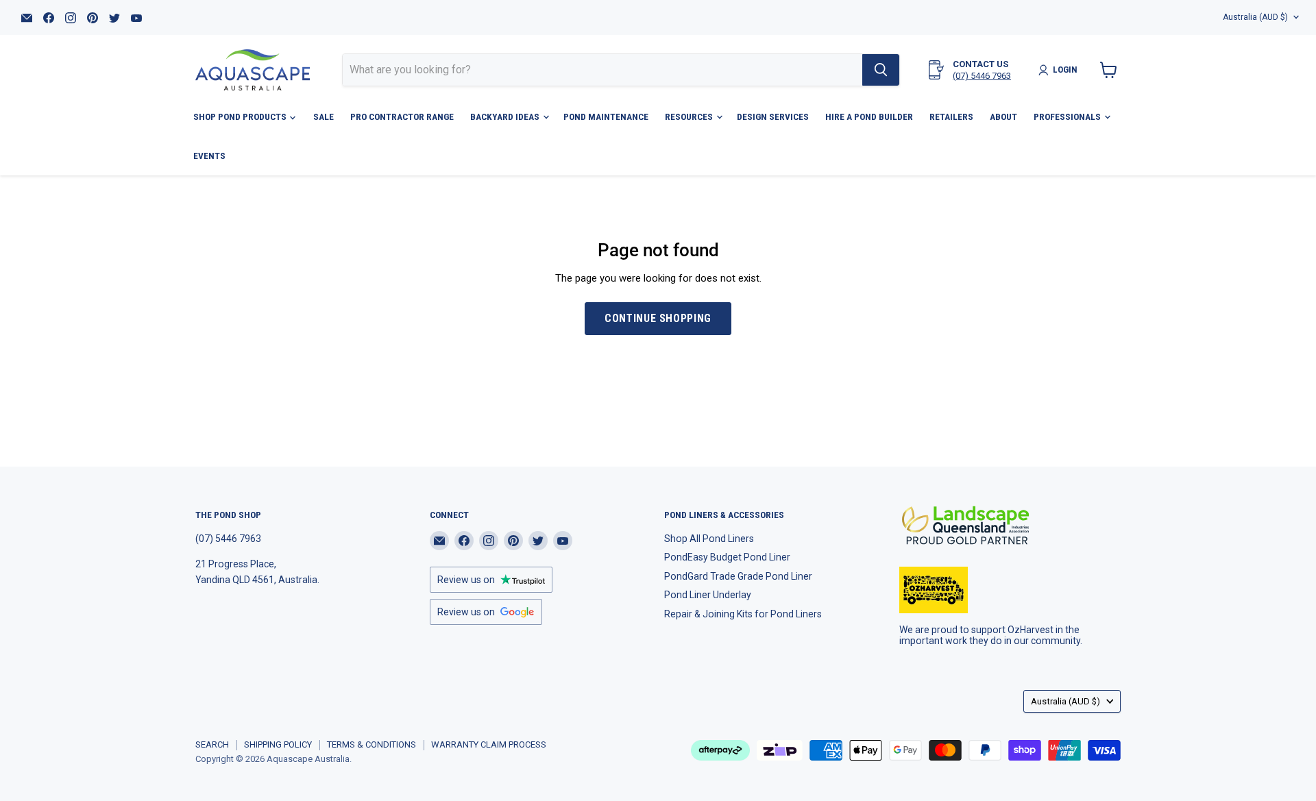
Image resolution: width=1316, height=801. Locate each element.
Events (209, 155)
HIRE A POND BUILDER (869, 116)
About (1003, 116)
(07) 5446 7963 (982, 76)
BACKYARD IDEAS (505, 116)
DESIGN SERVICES (773, 116)
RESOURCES (690, 116)
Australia (1255, 17)
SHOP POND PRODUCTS (241, 116)
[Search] (880, 70)
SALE (323, 116)
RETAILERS (951, 116)
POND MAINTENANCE (605, 116)
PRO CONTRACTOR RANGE (402, 116)
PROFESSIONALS (1068, 116)
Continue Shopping (658, 318)
